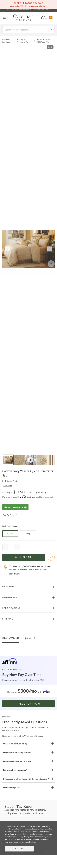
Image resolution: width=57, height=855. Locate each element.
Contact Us (40, 9)
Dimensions (9, 597)
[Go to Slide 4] (41, 460)
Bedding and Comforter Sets (23, 41)
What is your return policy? (15, 743)
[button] (42, 18)
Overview (8, 587)
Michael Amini (12, 481)
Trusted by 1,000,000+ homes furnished (30, 566)
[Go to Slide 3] (30, 460)
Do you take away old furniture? (17, 761)
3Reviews (7, 485)
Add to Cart (24, 557)
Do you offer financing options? (17, 752)
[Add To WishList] (51, 557)
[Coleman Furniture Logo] (23, 17)
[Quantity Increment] (17, 547)
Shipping (7, 619)
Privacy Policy (42, 839)
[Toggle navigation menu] (4, 18)
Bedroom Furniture (6, 41)
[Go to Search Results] (51, 29)
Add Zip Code (8, 515)
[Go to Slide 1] (8, 460)
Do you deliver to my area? (15, 770)
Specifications (11, 608)
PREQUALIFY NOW (28, 704)
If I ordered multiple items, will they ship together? (26, 779)
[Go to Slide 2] (19, 460)
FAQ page (37, 736)
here (34, 842)
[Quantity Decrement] (5, 547)
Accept (19, 849)
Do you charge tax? (11, 787)
